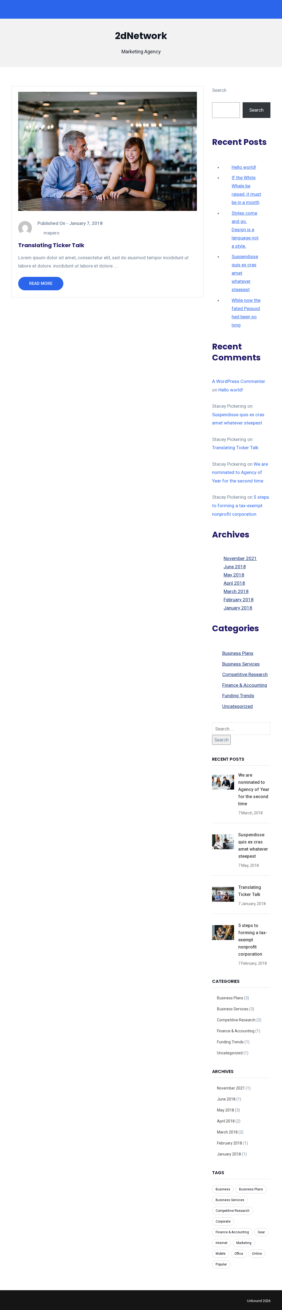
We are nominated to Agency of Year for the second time (240, 472)
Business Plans (237, 653)
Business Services (241, 664)
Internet (221, 1243)
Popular (221, 1264)
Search (219, 90)
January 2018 (238, 608)
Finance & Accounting (244, 685)
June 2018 (235, 566)
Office (238, 1254)
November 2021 (240, 558)
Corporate (223, 1221)
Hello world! (244, 167)
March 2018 (236, 591)
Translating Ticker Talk (51, 245)
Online (257, 1254)
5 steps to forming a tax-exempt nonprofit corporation (240, 505)
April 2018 (234, 583)
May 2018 (234, 575)
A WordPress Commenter (238, 381)
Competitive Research (245, 674)
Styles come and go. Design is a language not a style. (245, 229)
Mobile (221, 1254)
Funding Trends (238, 695)
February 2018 (239, 599)
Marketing (243, 1243)
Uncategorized (237, 706)
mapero (51, 233)
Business (223, 1189)
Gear (261, 1232)
